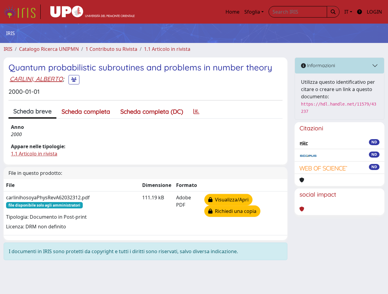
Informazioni (320, 65)
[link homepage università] (92, 12)
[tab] (196, 111)
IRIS (8, 49)
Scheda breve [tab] (32, 111)
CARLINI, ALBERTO (36, 79)
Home (232, 11)
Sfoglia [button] (252, 11)
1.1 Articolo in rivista (167, 49)
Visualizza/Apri (230, 199)
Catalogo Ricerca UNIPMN (49, 49)
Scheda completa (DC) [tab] (151, 111)
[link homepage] (22, 12)
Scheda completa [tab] (86, 111)
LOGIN (374, 11)
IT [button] (346, 11)
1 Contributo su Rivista (111, 49)
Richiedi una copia (234, 211)
